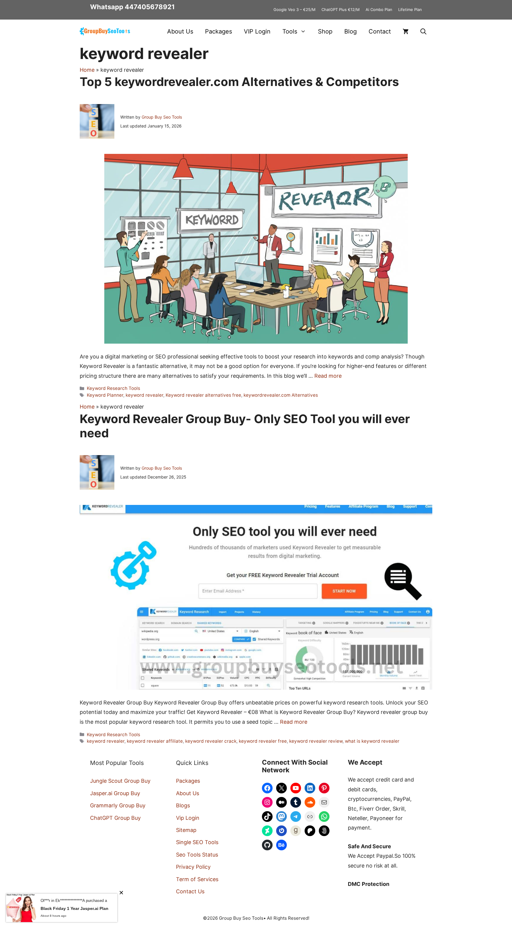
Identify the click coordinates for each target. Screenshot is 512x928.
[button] (423, 31)
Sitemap (186, 830)
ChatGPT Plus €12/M (340, 9)
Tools (289, 31)
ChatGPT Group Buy (115, 818)
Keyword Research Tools (113, 388)
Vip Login (187, 818)
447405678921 (150, 7)
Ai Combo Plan (379, 9)
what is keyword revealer (372, 741)
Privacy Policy (193, 867)
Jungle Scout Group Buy (120, 781)
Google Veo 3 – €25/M (294, 9)
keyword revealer (144, 395)
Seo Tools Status (197, 855)
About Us (180, 31)
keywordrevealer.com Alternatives (281, 395)
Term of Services (197, 879)
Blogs (183, 805)
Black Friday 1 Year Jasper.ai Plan (74, 908)
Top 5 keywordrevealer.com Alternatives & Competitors (239, 81)
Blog (350, 31)
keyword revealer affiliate (155, 741)
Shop (325, 31)
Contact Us (190, 891)
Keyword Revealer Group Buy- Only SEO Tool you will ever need (245, 426)
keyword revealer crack (210, 741)
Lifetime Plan (410, 9)
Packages (218, 31)
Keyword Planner (105, 395)
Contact (380, 31)
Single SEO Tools (197, 842)
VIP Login (257, 31)
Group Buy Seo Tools (162, 116)
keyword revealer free (263, 741)
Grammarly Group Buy (117, 805)
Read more (328, 376)
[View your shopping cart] (406, 31)
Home (87, 70)
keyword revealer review (316, 741)
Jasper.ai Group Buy (115, 793)
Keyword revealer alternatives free (203, 395)
